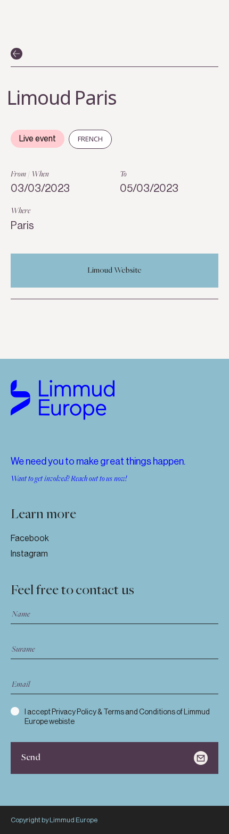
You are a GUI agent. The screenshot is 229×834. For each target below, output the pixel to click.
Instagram (29, 554)
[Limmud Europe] (62, 400)
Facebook (30, 538)
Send (30, 757)
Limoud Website (114, 270)
